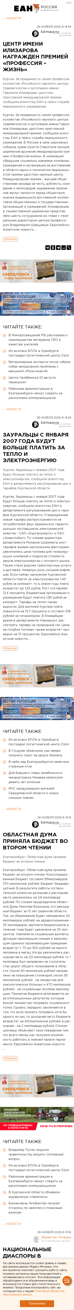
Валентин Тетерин (56, 1237)
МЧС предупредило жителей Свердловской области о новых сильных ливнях (34, 793)
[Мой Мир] (63, 247)
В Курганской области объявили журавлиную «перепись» (34, 1194)
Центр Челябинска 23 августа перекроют (32, 380)
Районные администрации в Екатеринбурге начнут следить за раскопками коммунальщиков (35, 393)
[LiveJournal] (69, 247)
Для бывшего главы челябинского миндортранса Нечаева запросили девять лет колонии (36, 778)
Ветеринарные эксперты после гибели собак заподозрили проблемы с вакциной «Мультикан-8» (39, 367)
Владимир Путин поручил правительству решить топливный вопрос (36, 1155)
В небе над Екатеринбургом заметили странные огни (39, 764)
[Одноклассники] (53, 247)
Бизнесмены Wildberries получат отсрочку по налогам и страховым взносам (35, 1208)
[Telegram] (58, 247)
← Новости (12, 18)
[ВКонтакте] (47, 247)
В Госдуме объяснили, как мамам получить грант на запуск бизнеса (35, 753)
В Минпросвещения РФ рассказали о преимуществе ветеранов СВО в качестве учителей (38, 340)
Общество (10, 239)
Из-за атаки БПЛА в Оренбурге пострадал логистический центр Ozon (39, 353)
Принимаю (37, 1303)
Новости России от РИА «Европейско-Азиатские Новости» (27, 8)
